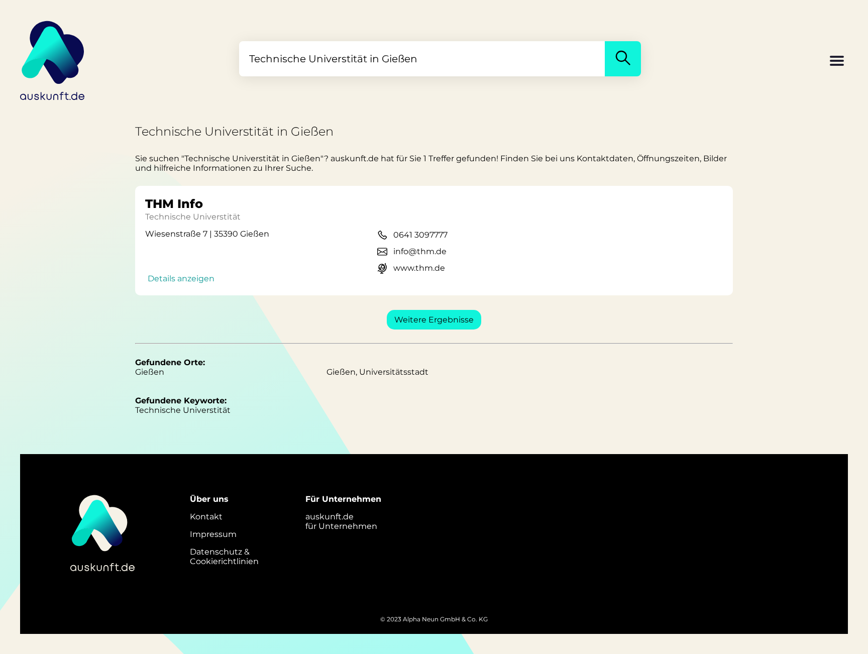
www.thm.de (419, 268)
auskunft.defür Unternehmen (341, 521)
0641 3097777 (420, 235)
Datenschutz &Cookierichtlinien (224, 556)
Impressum (213, 534)
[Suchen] (623, 58)
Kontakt (206, 516)
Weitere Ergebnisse (434, 319)
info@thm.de (420, 251)
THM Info (174, 203)
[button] (837, 62)
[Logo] (52, 58)
